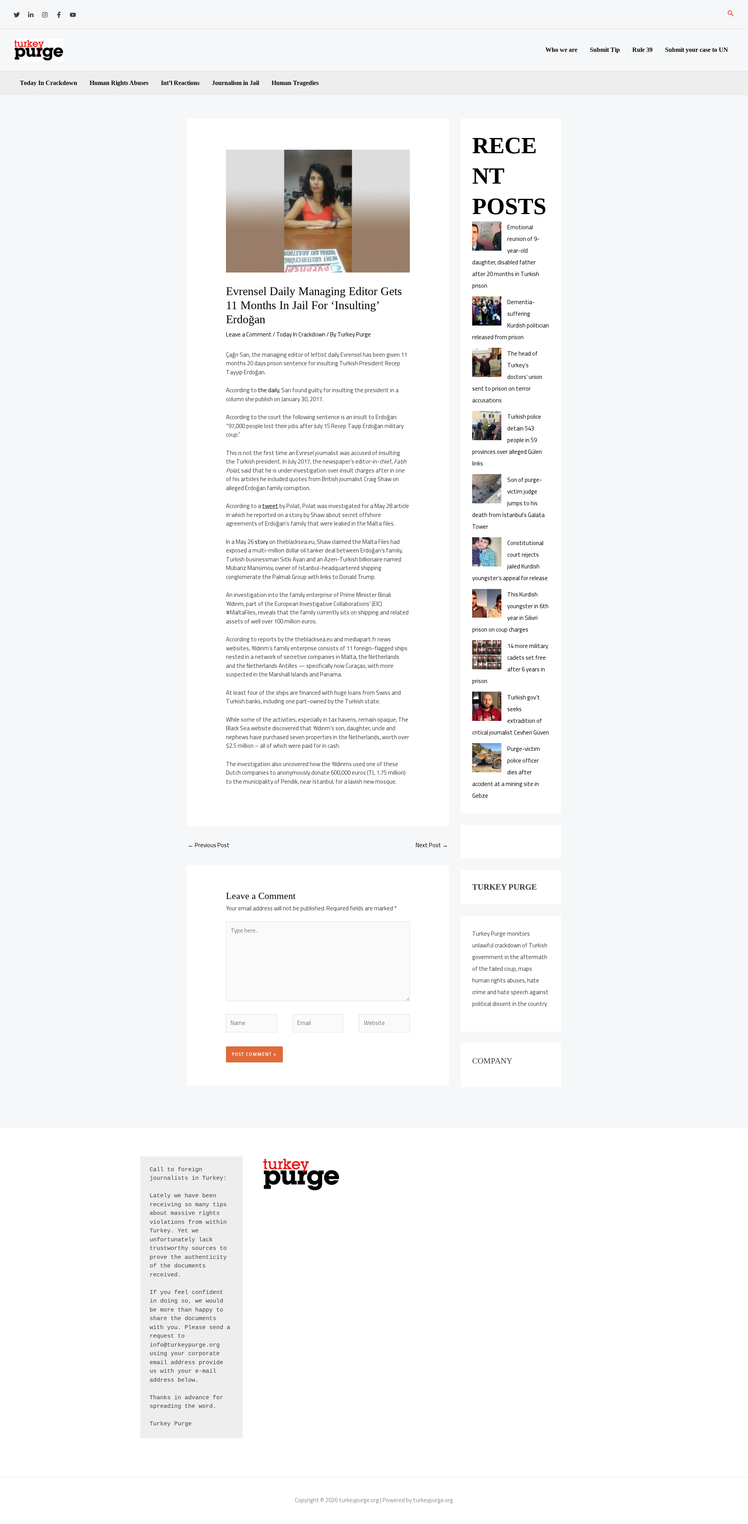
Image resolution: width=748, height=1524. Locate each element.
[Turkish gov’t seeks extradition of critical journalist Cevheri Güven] (486, 706)
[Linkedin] (31, 15)
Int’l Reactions (180, 83)
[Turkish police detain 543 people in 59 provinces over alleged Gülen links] (486, 425)
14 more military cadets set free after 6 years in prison (510, 663)
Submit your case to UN (696, 49)
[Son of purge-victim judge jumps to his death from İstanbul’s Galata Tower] (486, 488)
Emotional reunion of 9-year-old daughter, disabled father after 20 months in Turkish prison (506, 256)
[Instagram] (45, 15)
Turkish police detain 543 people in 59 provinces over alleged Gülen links (507, 440)
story (261, 541)
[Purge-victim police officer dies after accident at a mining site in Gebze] (486, 757)
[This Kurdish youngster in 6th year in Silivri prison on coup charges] (486, 603)
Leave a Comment (249, 334)
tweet (270, 506)
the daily (268, 390)
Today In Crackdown (48, 83)
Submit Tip (605, 49)
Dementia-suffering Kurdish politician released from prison (510, 319)
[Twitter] (17, 15)
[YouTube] (73, 15)
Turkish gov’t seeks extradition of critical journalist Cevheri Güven (510, 715)
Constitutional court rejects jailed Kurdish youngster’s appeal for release (510, 560)
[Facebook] (59, 15)
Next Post (432, 845)
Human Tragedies (295, 83)
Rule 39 (642, 49)
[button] (730, 14)
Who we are (561, 49)
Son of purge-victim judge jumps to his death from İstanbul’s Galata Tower (508, 503)
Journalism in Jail (235, 83)
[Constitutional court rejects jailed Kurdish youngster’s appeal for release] (486, 551)
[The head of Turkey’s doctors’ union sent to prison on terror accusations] (486, 362)
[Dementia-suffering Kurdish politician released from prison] (486, 311)
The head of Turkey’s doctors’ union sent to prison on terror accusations (507, 377)
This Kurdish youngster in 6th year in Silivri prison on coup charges (510, 612)
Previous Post (208, 845)
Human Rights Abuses (119, 83)
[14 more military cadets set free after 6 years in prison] (486, 654)
